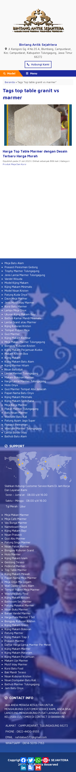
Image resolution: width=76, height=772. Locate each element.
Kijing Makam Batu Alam (19, 361)
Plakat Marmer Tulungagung (21, 408)
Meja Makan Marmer (17, 514)
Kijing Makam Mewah (17, 574)
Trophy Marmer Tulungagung (22, 271)
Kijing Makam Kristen (17, 597)
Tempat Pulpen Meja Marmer (22, 589)
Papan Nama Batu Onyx (19, 393)
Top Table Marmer (16, 570)
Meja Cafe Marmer (16, 518)
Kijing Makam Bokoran (18, 629)
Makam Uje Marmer (16, 660)
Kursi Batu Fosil (14, 668)
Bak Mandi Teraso (15, 672)
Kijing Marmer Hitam (17, 365)
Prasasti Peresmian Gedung (21, 267)
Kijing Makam (12, 357)
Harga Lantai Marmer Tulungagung (25, 381)
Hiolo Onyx (11, 385)
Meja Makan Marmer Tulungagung (25, 341)
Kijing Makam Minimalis (18, 286)
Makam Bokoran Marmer (19, 377)
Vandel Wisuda (13, 278)
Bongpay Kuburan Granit (19, 550)
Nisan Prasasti (13, 534)
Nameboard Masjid (16, 526)
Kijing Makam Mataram (18, 652)
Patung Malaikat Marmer (19, 605)
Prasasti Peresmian (16, 424)
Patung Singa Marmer (17, 542)
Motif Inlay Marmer (16, 664)
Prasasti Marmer (14, 640)
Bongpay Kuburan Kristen (20, 345)
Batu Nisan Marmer (16, 412)
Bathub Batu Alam (16, 436)
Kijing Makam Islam (16, 558)
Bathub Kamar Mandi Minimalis (23, 318)
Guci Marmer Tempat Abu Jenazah (25, 389)
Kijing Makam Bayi (15, 530)
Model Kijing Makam (16, 282)
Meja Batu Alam (14, 263)
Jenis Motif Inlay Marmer (19, 302)
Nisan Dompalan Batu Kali (20, 680)
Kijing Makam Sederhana (19, 400)
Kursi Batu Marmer (16, 306)
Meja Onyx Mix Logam (18, 581)
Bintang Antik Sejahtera (38, 44)
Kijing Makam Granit (17, 625)
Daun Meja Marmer (16, 298)
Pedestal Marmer (15, 566)
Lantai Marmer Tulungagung (21, 373)
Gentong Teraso (14, 562)
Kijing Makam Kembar (18, 337)
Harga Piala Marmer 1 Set (20, 617)
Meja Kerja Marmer (16, 404)
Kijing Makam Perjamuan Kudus (23, 349)
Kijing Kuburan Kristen (18, 326)
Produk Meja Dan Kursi (14, 164)
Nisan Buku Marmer (16, 609)
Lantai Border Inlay (16, 432)
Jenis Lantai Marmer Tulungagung (25, 275)
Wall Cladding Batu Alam (19, 585)
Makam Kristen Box (16, 353)
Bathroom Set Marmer (18, 601)
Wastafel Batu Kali (16, 416)
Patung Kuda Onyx (16, 294)
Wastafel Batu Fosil (16, 593)
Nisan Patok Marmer (17, 546)
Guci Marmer (12, 334)
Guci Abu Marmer (15, 538)
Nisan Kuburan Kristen (18, 676)
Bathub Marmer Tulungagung (22, 684)
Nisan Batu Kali (14, 369)
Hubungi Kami (39, 64)
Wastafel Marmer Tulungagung (23, 428)
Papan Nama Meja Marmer (21, 577)
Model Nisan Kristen (16, 290)
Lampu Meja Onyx (15, 310)
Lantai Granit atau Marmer (20, 322)
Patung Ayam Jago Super (20, 420)
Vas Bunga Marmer (16, 522)
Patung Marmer (14, 633)
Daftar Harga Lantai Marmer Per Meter (28, 644)
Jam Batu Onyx (14, 688)
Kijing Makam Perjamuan (19, 656)
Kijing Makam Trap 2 (17, 637)
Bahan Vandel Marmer (18, 613)
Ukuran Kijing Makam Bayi (20, 314)
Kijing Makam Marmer (17, 648)
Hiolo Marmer (13, 554)
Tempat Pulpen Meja (17, 330)
